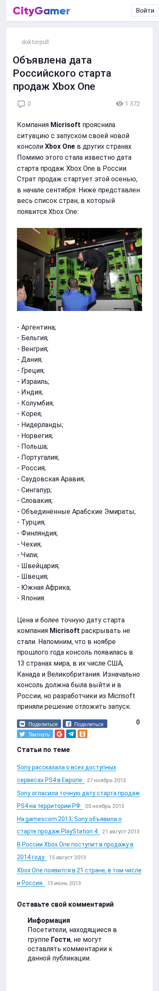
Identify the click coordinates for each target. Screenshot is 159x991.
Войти (145, 10)
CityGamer (41, 10)
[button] (39, 723)
